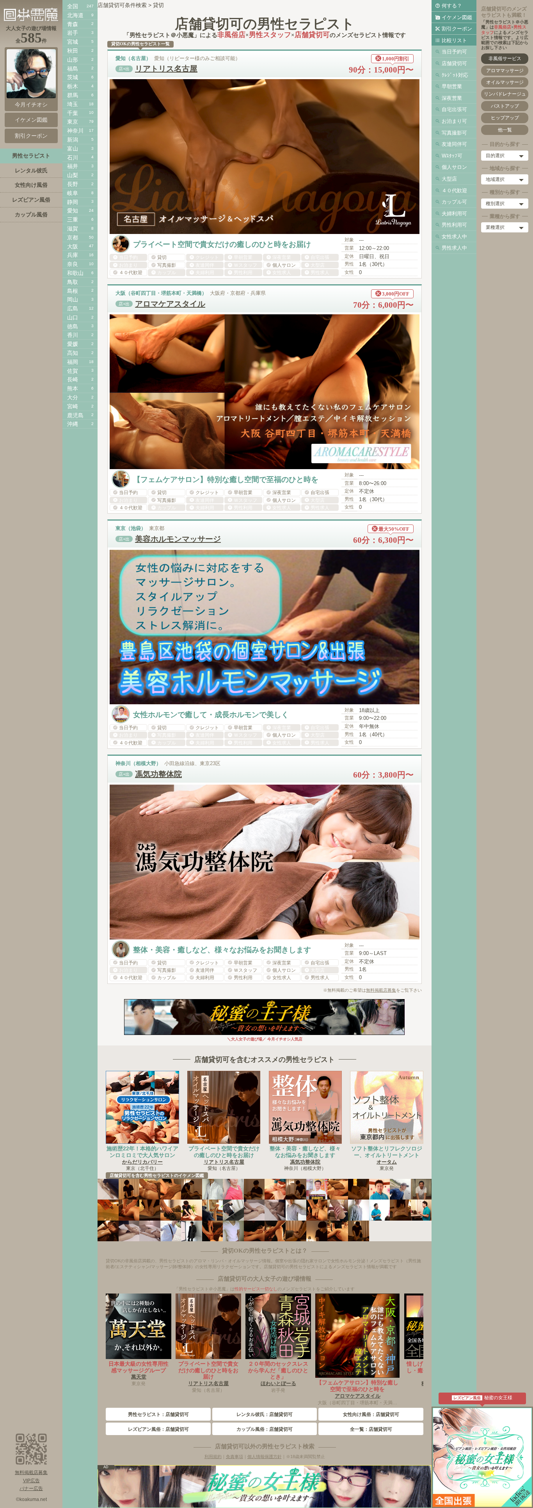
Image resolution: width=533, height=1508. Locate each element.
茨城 (72, 77)
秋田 (72, 51)
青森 (72, 24)
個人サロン (454, 167)
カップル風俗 (31, 214)
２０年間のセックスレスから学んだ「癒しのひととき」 (278, 1370)
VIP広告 (31, 1480)
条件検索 (136, 5)
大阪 (72, 246)
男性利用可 (454, 225)
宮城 (72, 42)
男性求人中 (454, 248)
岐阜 (72, 193)
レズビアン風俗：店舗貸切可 (158, 1429)
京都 (72, 237)
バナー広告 (31, 1488)
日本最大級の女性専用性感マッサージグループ (138, 1367)
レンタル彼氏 (31, 170)
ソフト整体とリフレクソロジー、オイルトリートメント (386, 1151)
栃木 (72, 86)
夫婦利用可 (454, 213)
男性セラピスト (31, 155)
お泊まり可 (454, 121)
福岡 (72, 362)
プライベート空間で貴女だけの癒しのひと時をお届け (223, 1151)
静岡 (72, 202)
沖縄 (72, 424)
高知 (72, 353)
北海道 (75, 15)
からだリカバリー (142, 1162)
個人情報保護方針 (264, 1456)
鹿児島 (75, 415)
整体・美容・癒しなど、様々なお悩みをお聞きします (305, 1151)
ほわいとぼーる (278, 1383)
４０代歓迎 (454, 190)
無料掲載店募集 (381, 990)
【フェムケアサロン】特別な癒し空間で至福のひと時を (357, 1385)
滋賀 (72, 228)
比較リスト (454, 40)
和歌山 (75, 273)
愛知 (72, 210)
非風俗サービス (505, 58)
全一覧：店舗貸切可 (371, 1429)
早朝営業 (452, 86)
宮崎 (72, 406)
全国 (72, 6)
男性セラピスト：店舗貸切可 (158, 1414)
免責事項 (234, 1456)
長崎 (72, 379)
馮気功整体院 (158, 774)
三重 (72, 219)
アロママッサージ (505, 70)
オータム (387, 1162)
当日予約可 (454, 52)
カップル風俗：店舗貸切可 (264, 1429)
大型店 (449, 179)
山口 (72, 317)
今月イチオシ (31, 104)
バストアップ (505, 106)
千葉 (72, 113)
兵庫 (72, 255)
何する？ (452, 6)
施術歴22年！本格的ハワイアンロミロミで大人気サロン (142, 1151)
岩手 (72, 33)
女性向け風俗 (31, 185)
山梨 (72, 175)
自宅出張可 (454, 109)
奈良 (72, 264)
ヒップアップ (505, 117)
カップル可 (454, 202)
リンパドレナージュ (505, 94)
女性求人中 (454, 236)
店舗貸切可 (454, 63)
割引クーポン (457, 29)
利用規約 (213, 1456)
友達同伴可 (454, 144)
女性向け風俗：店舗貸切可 (371, 1414)
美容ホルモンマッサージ (178, 539)
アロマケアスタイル (170, 303)
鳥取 (72, 282)
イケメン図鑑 (457, 17)
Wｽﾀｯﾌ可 (452, 156)
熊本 (72, 388)
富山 (72, 148)
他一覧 (505, 130)
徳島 (72, 326)
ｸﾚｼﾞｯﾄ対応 (455, 75)
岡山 (72, 299)
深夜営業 (452, 98)
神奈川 (75, 131)
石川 (72, 157)
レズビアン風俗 (31, 200)
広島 (72, 308)
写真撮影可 (454, 133)
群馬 (72, 95)
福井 (72, 166)
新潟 (72, 139)
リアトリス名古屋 (166, 68)
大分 (72, 397)
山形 (72, 60)
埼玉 (72, 104)
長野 (72, 184)
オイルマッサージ (505, 82)
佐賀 (72, 371)
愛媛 (72, 344)
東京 (72, 122)
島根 (72, 291)
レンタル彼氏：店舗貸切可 (264, 1414)
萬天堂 (138, 1377)
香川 (72, 335)
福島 (72, 69)
